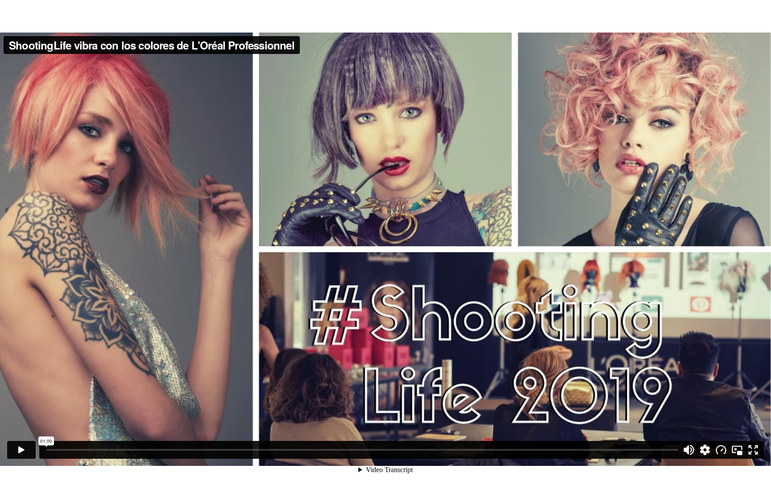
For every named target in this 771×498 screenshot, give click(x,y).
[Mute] (689, 450)
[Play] (21, 450)
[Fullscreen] (753, 450)
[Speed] (721, 450)
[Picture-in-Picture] (737, 450)
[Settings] (705, 450)
